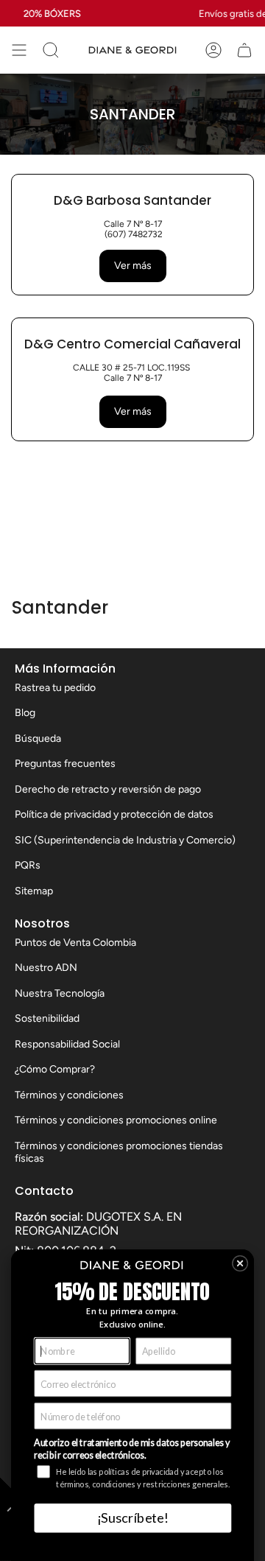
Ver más (133, 265)
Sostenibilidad (47, 1018)
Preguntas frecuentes (65, 763)
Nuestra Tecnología (60, 993)
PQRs (27, 865)
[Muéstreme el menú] (19, 50)
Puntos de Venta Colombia (75, 942)
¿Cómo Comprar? (55, 1069)
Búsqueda (38, 738)
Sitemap (34, 891)
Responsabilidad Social (67, 1044)
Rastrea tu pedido (55, 687)
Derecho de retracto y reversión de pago (108, 789)
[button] (240, 1264)
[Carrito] (244, 50)
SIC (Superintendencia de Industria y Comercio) (125, 840)
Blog (25, 712)
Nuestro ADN (46, 967)
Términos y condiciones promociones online (116, 1120)
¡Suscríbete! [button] (132, 1517)
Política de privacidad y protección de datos (114, 814)
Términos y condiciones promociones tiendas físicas (119, 1152)
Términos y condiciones (69, 1095)
